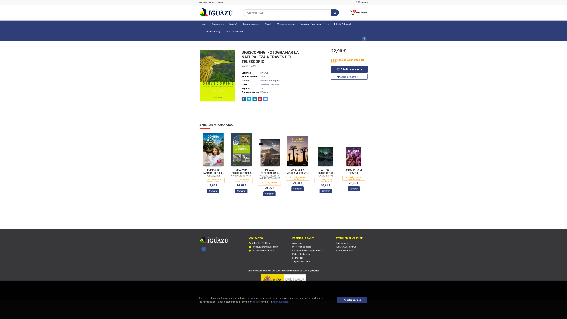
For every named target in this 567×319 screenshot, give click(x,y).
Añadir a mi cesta (351, 69)
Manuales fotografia (270, 80)
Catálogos (217, 24)
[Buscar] (335, 12)
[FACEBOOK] (364, 38)
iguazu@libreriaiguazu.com (265, 247)
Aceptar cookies (352, 300)
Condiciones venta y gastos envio (307, 250)
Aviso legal (297, 243)
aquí (255, 301)
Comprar (213, 191)
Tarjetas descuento (301, 261)
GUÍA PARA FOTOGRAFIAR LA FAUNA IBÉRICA (241, 171)
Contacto (220, 2)
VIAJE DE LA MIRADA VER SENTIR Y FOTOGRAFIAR (297, 171)
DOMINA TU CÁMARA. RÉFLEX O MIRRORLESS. (213, 171)
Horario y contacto (344, 250)
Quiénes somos (206, 2)
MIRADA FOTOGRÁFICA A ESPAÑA (269, 171)
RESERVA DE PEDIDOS (346, 247)
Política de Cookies (301, 254)
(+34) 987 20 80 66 (261, 243)
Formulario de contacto (263, 250)
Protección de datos (301, 247)
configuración (280, 301)
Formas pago (298, 258)
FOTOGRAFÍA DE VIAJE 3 (353, 171)
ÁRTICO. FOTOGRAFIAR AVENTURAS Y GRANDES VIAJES (325, 171)
